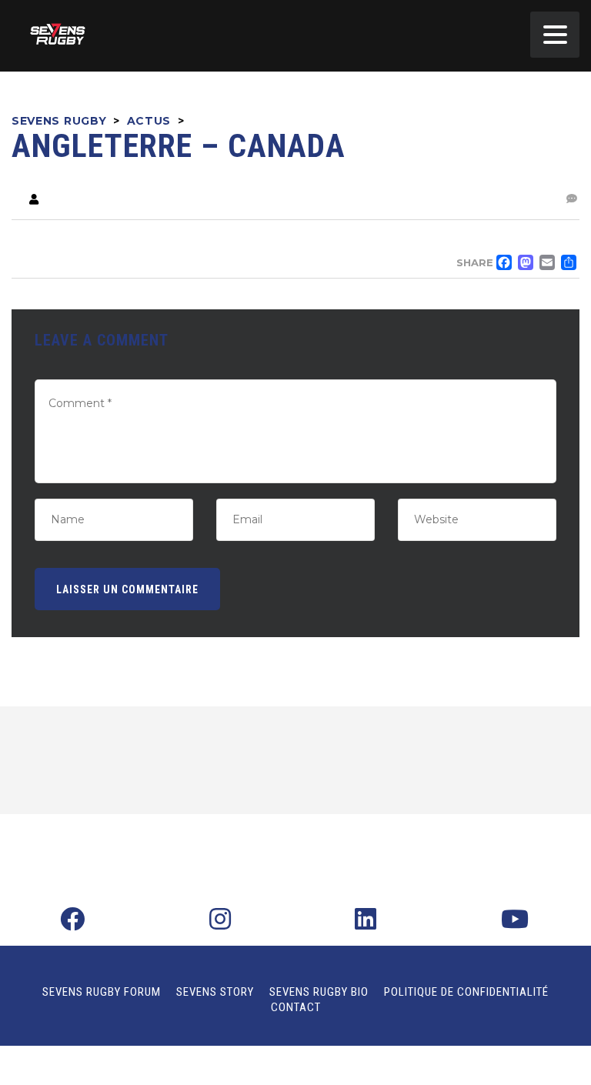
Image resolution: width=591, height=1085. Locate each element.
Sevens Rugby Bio (319, 992)
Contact (296, 1007)
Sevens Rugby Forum (101, 992)
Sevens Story (215, 992)
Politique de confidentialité (466, 992)
